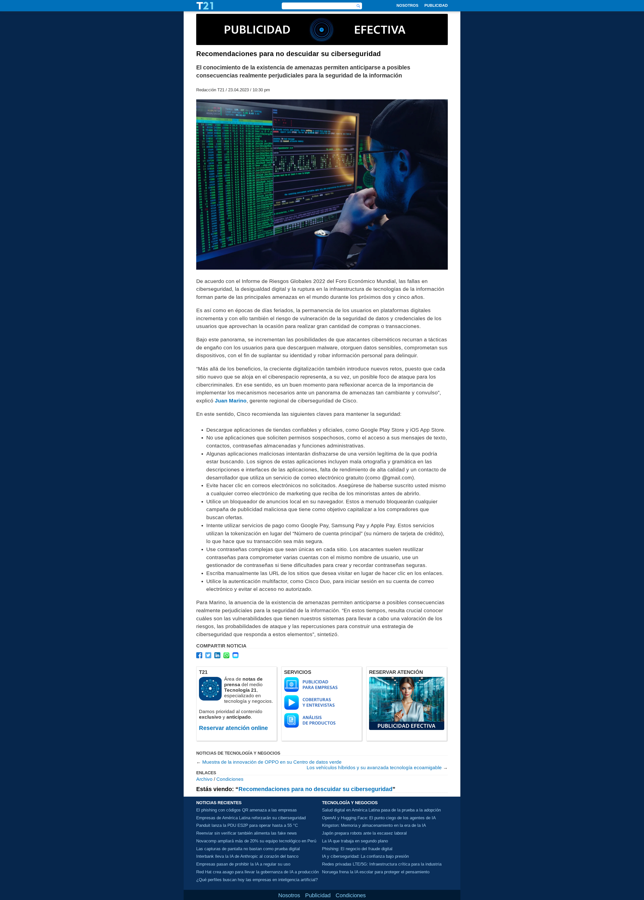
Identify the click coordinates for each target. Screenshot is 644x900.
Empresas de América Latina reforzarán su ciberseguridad (251, 817)
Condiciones (230, 779)
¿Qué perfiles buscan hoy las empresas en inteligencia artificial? (257, 879)
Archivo (204, 779)
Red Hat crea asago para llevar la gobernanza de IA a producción (257, 871)
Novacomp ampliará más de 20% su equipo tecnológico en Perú (256, 840)
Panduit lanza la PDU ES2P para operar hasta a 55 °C (247, 825)
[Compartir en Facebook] (199, 655)
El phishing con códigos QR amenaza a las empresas (246, 809)
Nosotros (407, 5)
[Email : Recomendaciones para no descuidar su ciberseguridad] (235, 655)
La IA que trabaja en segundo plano (355, 840)
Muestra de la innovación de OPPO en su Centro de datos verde (272, 762)
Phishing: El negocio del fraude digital (357, 848)
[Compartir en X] (208, 655)
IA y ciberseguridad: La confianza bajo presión (365, 856)
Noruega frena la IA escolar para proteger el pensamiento (375, 871)
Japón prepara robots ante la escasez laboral (364, 833)
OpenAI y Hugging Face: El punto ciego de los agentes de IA (379, 817)
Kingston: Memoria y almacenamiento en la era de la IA (374, 825)
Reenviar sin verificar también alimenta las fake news (246, 833)
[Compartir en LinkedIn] (217, 655)
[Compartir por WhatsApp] (226, 655)
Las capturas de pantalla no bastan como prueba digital (248, 848)
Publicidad (436, 5)
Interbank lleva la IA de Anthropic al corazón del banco (247, 856)
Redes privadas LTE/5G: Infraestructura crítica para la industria (381, 864)
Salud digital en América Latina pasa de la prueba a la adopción (381, 809)
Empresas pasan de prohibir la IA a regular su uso (243, 864)
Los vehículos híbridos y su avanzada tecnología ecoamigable (374, 767)
